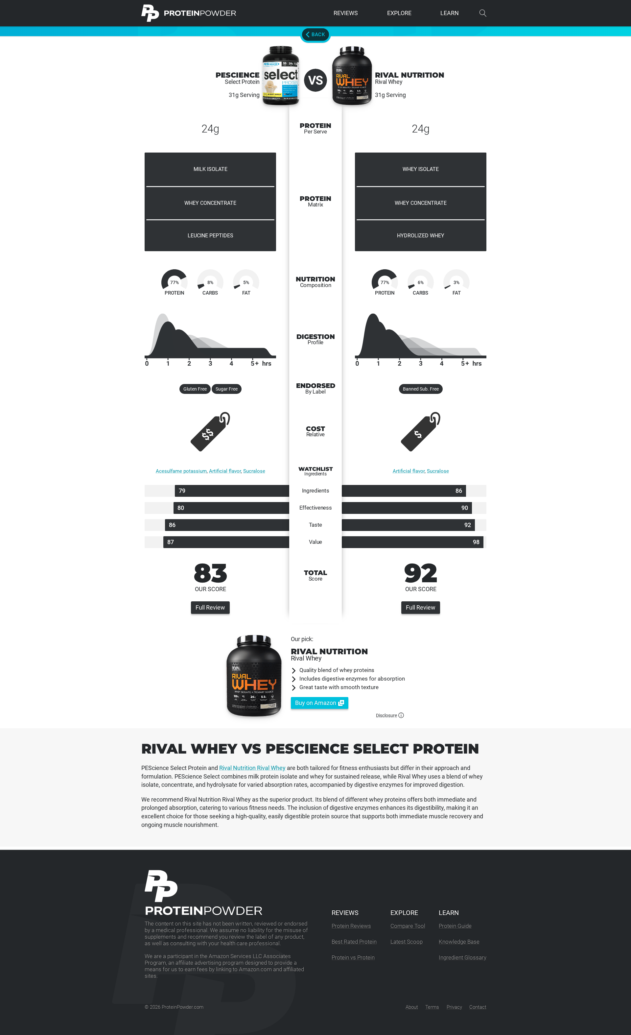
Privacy (454, 1007)
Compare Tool (407, 926)
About (412, 1007)
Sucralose (254, 471)
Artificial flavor (225, 471)
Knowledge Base (459, 942)
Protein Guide (455, 926)
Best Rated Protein (354, 942)
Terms (432, 1007)
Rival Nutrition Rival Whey (252, 767)
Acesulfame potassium (181, 471)
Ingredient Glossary (462, 957)
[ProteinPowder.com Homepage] (188, 13)
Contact (477, 1007)
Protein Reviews (351, 926)
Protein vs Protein (353, 957)
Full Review (210, 607)
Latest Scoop (406, 942)
